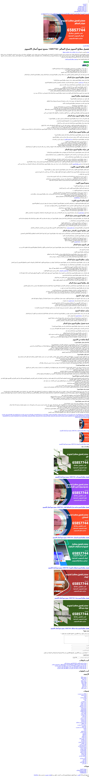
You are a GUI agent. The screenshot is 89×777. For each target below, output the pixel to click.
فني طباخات (83, 739)
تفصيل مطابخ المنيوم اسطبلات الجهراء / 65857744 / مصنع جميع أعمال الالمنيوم (68, 567)
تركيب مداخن (83, 707)
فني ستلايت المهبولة (82, 10)
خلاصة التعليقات (82, 771)
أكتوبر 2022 (84, 683)
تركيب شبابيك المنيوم (64, 414)
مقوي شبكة (83, 753)
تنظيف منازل (83, 713)
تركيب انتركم (83, 702)
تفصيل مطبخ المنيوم (32, 414)
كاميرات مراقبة (83, 744)
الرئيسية (84, 4)
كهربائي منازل (83, 748)
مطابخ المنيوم (86, 45)
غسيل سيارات (83, 732)
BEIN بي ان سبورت (82, 693)
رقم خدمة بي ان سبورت (81, 727)
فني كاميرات (83, 741)
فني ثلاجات (84, 737)
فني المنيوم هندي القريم (57, 415)
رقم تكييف (84, 726)
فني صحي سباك (82, 738)
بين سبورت (84, 701)
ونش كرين (84, 763)
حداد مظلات (83, 723)
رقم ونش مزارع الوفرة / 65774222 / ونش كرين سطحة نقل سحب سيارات (70, 665)
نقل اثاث (84, 759)
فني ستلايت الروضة (82, 7)
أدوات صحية (83, 695)
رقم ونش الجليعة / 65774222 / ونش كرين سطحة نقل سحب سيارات (71, 667)
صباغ (85, 729)
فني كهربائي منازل (82, 742)
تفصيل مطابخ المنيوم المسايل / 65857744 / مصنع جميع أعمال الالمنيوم (71, 537)
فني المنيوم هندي (70, 227)
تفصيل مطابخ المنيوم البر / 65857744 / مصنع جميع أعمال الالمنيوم (72, 477)
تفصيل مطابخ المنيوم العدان (71, 59)
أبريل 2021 (84, 687)
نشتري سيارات (83, 758)
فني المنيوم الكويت (68, 139)
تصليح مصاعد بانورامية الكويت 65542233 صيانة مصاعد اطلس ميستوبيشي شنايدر (69, 664)
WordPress (36, 775)
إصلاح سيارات (83, 697)
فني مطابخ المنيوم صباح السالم (22, 415)
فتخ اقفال (84, 734)
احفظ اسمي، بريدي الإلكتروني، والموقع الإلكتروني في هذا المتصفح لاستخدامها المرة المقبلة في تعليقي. (65, 652)
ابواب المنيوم (71, 300)
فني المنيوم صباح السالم (74, 415)
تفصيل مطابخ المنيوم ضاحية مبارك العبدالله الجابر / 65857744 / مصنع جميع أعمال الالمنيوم (66, 507)
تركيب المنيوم (77, 241)
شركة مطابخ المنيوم (11, 414)
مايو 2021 (84, 685)
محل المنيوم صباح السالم (10, 415)
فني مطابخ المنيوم (77, 164)
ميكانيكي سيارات (82, 755)
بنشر (85, 700)
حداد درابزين (83, 717)
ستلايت (84, 728)
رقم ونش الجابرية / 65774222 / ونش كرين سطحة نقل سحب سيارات (71, 668)
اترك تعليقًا (65, 52)
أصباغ (85, 696)
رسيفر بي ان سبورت (81, 724)
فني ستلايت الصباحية (81, 9)
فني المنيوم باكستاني (63, 270)
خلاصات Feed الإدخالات (81, 770)
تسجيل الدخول (83, 769)
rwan (88, 52)
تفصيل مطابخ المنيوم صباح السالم (44, 414)
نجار (85, 757)
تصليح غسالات (83, 711)
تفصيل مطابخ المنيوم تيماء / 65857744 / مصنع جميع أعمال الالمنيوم (72, 598)
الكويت (78, 775)
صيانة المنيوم (77, 197)
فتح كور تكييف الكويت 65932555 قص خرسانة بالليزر (75, 663)
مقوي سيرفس (83, 752)
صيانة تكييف (83, 731)
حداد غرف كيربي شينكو (81, 722)
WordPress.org (83, 772)
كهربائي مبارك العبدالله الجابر (80, 11)
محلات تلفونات (83, 749)
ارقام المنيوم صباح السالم (83, 414)
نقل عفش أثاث (83, 762)
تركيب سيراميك (83, 706)
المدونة (84, 5)
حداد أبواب (84, 716)
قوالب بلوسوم (48, 775)
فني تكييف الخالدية (82, 6)
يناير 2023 (84, 679)
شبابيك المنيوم (78, 315)
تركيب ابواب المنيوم (73, 414)
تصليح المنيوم (81, 212)
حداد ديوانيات (83, 719)
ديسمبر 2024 (83, 677)
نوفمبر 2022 (83, 682)
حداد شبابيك (83, 721)
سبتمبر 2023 (83, 678)
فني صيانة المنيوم (41, 415)
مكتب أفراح (83, 754)
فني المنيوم (81, 82)
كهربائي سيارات (83, 747)
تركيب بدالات (83, 703)
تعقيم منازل (83, 712)
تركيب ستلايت (83, 705)
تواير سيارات (83, 715)
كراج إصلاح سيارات (82, 746)
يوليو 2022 (84, 684)
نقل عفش (84, 760)
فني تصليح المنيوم (48, 415)
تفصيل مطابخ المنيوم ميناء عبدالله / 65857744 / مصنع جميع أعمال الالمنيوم (70, 628)
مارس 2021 (83, 688)
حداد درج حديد (83, 718)
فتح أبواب (84, 733)
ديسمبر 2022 (83, 680)
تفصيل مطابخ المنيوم (55, 414)
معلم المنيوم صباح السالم (80, 417)
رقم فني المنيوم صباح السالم (22, 414)
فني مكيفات (83, 743)
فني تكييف (84, 736)
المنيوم (84, 698)
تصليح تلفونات (83, 710)
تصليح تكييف (83, 708)
